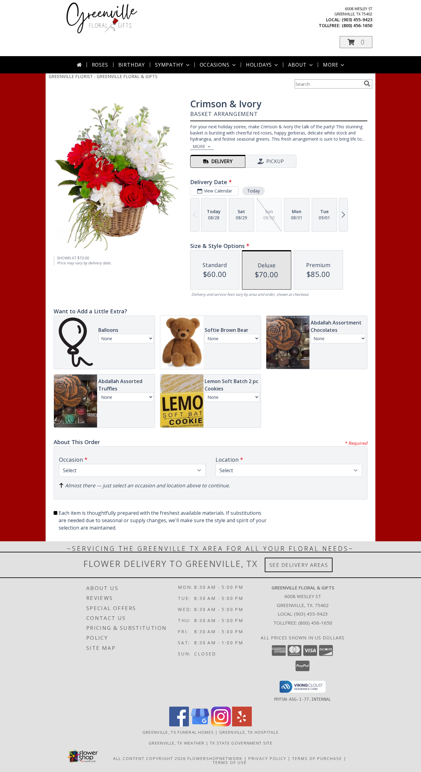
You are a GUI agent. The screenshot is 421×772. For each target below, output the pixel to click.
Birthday (131, 64)
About (297, 64)
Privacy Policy (267, 758)
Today (253, 191)
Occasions (215, 64)
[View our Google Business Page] (200, 725)
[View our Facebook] (179, 725)
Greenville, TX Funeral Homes (178, 732)
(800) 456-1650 (357, 25)
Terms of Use (230, 762)
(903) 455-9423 (357, 20)
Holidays (259, 64)
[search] (367, 83)
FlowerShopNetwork (215, 758)
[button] (356, 42)
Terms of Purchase (317, 758)
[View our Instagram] (221, 725)
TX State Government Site (241, 743)
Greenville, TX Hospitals (249, 732)
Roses (100, 64)
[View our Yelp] (242, 725)
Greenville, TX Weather (177, 743)
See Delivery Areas (298, 564)
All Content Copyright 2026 (149, 758)
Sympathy (169, 64)
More (330, 64)
